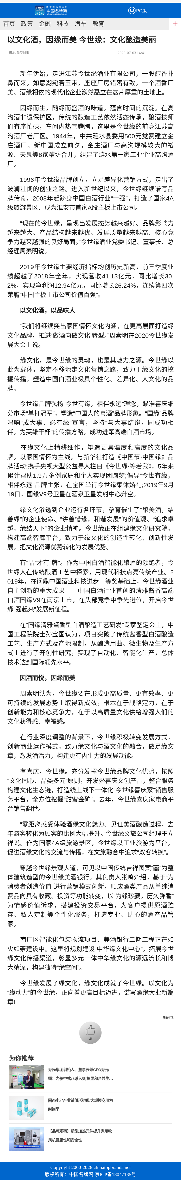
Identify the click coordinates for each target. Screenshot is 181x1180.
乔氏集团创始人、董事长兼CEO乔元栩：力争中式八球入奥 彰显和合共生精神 (80, 1079)
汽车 (81, 24)
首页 (9, 24)
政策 (27, 24)
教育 (98, 24)
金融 (45, 24)
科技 (63, 24)
